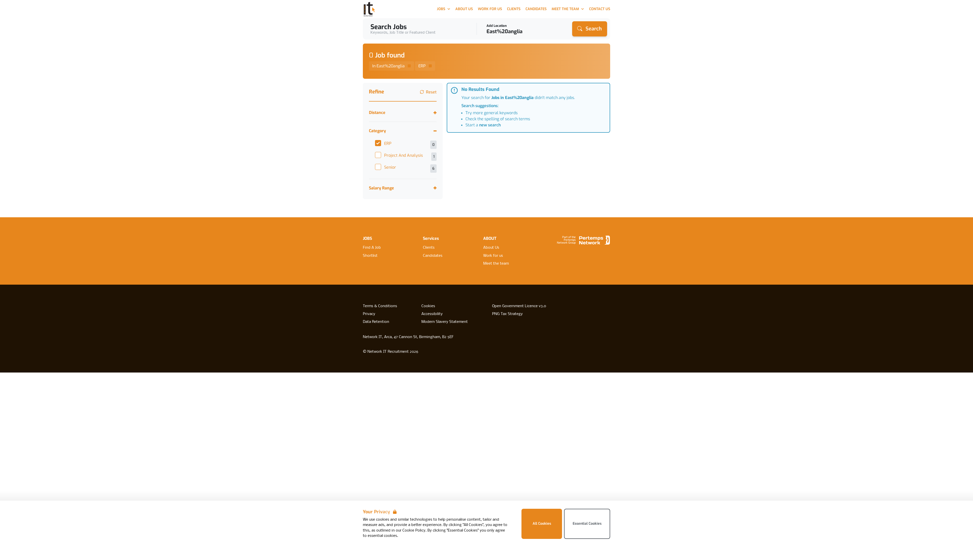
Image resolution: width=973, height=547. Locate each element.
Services (431, 238)
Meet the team (496, 264)
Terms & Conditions (380, 306)
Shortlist (370, 256)
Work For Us (490, 9)
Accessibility (432, 314)
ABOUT (489, 238)
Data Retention (376, 322)
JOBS (367, 238)
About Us (464, 9)
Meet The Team (565, 9)
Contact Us (599, 9)
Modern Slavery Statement (444, 322)
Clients (513, 9)
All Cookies (542, 523)
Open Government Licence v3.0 (519, 306)
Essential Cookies (587, 523)
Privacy (369, 314)
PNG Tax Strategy (507, 314)
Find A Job (372, 248)
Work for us (493, 256)
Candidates (536, 9)
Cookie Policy (413, 531)
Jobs (441, 9)
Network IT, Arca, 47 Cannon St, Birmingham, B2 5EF (408, 337)
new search (490, 125)
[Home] (369, 9)
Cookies (428, 306)
